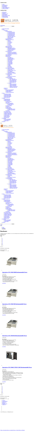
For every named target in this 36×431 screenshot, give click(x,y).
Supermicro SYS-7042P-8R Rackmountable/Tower (14, 304)
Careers (3, 4)
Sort (1, 250)
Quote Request (2, 25)
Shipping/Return (4, 403)
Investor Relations (5, 5)
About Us (3, 400)
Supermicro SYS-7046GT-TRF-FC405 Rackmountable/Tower (17, 367)
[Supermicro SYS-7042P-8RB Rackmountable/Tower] (11, 270)
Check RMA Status (5, 17)
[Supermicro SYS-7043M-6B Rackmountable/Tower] (11, 333)
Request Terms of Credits (6, 15)
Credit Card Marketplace (6, 7)
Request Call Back (5, 16)
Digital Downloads (5, 13)
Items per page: (2, 249)
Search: (1, 26)
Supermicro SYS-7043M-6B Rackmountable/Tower (14, 335)
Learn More (4, 283)
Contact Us (4, 404)
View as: (1, 246)
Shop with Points (4, 6)
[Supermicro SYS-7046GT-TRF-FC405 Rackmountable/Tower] (11, 365)
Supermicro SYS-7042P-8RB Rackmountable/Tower (14, 272)
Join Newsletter (4, 14)
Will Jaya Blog (4, 12)
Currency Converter (5, 8)
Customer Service (5, 401)
